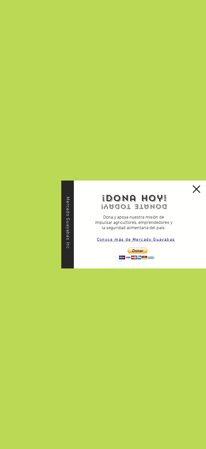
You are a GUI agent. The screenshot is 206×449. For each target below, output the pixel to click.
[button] (137, 253)
